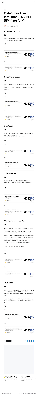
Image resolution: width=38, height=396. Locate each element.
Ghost (23, 393)
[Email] (33, 341)
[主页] (4, 2)
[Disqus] (19, 359)
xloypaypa (8, 25)
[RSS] (13, 393)
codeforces (9, 340)
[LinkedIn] (31, 341)
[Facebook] (29, 341)
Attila (28, 393)
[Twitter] (36, 2)
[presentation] (15, 228)
